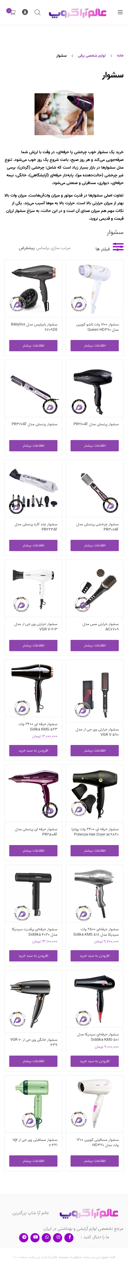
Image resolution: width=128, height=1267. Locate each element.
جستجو (37, 12)
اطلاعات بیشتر (95, 345)
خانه (120, 56)
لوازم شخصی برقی (92, 56)
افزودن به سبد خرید (33, 750)
